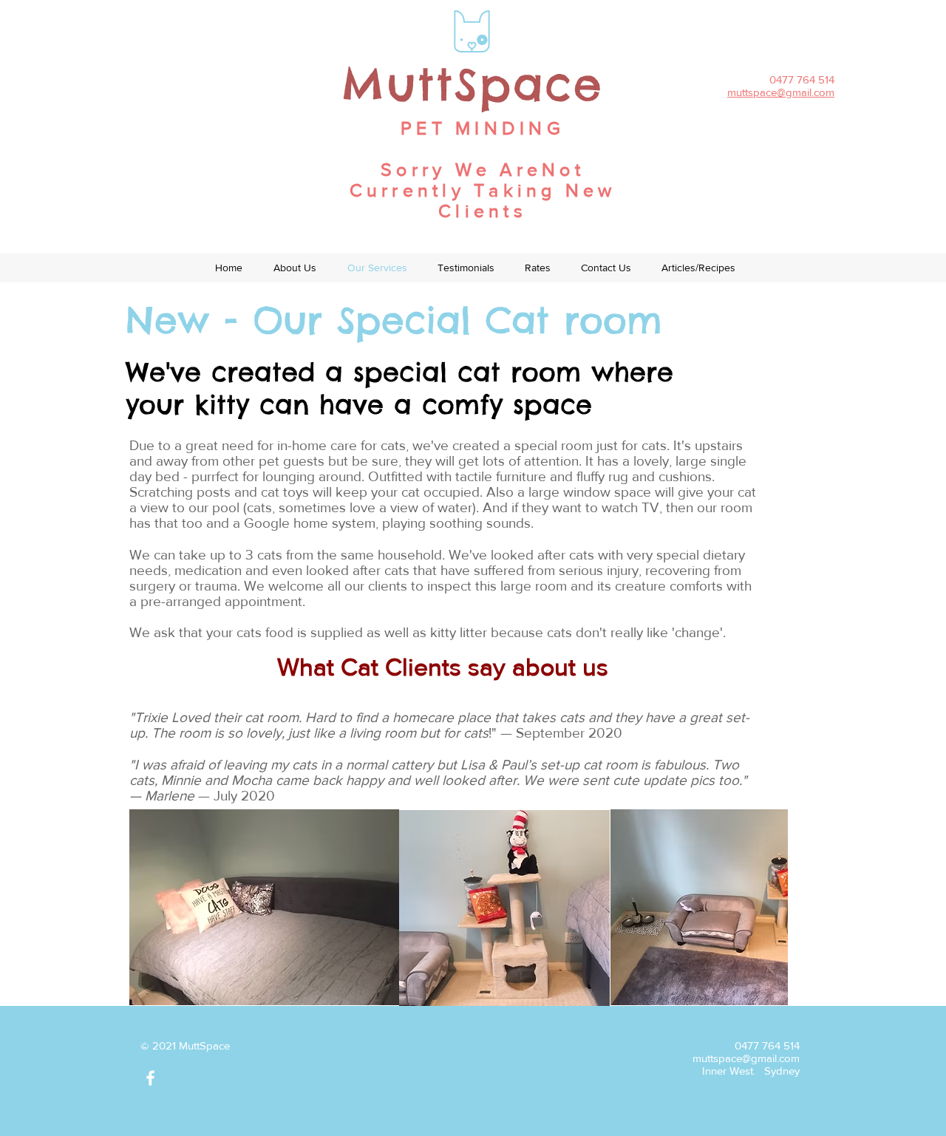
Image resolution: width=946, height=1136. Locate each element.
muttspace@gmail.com (746, 1058)
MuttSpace (472, 84)
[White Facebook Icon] (150, 1078)
